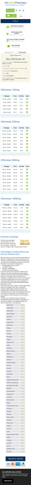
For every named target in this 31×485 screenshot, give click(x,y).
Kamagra (9, 336)
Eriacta (9, 331)
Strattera (9, 316)
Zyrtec (9, 446)
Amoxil (9, 319)
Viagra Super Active (13, 434)
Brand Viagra (10, 313)
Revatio (9, 414)
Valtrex (9, 354)
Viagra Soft (10, 342)
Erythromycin (11, 391)
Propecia (9, 348)
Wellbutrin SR (11, 449)
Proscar (9, 428)
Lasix (8, 431)
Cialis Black (10, 308)
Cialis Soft (10, 423)
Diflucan (9, 388)
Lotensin (9, 397)
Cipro (8, 377)
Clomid (9, 411)
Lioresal (9, 443)
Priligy (8, 328)
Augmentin (10, 322)
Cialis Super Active (12, 405)
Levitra (9, 365)
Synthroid (9, 325)
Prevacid (9, 408)
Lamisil (9, 368)
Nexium (9, 359)
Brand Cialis (10, 400)
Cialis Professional (12, 382)
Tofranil (9, 371)
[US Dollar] (23, 10)
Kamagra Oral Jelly (12, 385)
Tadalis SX (10, 357)
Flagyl (8, 403)
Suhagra (9, 420)
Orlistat (9, 334)
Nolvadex (9, 374)
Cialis (8, 345)
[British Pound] (16, 10)
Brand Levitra (11, 351)
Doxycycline (10, 417)
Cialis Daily (10, 311)
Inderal (9, 426)
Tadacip (9, 440)
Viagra (9, 339)
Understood (8, 480)
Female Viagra (11, 362)
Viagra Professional (13, 380)
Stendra (9, 451)
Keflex (8, 437)
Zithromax (10, 305)
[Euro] (20, 10)
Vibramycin (10, 394)
